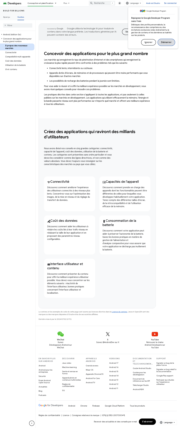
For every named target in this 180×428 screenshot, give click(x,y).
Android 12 (113, 384)
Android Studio (153, 3)
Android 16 (113, 367)
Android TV (90, 382)
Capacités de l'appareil (121, 182)
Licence (66, 415)
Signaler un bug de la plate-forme (165, 364)
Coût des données (62, 221)
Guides (20, 17)
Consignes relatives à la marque (85, 415)
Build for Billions (13, 10)
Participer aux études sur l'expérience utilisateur (165, 382)
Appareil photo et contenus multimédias (71, 379)
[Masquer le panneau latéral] (31, 423)
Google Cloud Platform (115, 406)
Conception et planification (40, 3)
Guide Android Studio (142, 368)
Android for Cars (93, 378)
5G (63, 390)
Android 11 (113, 388)
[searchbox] (17, 25)
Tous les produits (137, 406)
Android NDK (138, 389)
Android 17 (113, 363)
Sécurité (42, 376)
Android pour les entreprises (45, 371)
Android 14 (113, 375)
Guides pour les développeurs (139, 373)
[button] (17, 34)
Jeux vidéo (66, 363)
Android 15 (113, 371)
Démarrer (166, 42)
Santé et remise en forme (70, 372)
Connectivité (58, 182)
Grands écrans (92, 365)
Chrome (83, 406)
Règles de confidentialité (68, 385)
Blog (40, 391)
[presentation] (97, 134)
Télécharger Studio (141, 385)
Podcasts (42, 395)
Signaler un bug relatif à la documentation (166, 370)
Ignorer (149, 42)
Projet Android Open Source (45, 381)
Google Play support (164, 375)
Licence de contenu (119, 312)
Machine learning (69, 367)
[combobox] (102, 3)
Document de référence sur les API (141, 380)
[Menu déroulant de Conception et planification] (56, 3)
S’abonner (147, 421)
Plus (65, 3)
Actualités (43, 387)
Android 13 (113, 380)
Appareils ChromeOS (94, 374)
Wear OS (89, 370)
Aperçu (6, 17)
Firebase (96, 406)
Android (42, 365)
